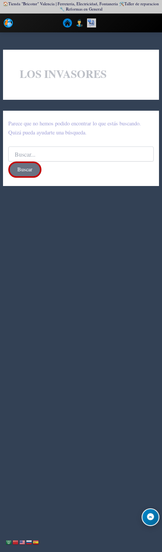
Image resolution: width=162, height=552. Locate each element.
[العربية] (9, 541)
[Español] (36, 541)
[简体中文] (15, 541)
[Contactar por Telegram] (150, 517)
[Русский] (29, 541)
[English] (22, 541)
